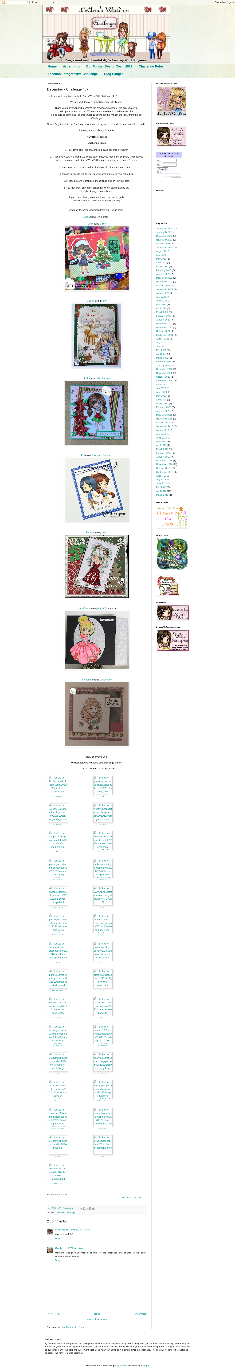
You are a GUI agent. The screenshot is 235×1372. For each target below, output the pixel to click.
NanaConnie (84, 608)
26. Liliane (102, 1128)
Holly (104, 300)
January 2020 (163, 411)
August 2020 (162, 384)
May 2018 (161, 487)
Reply (57, 1238)
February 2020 (163, 407)
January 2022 (163, 319)
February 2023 (163, 270)
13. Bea (57, 962)
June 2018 (161, 483)
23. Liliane (57, 1101)
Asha (87, 216)
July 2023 (161, 255)
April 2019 (161, 445)
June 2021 (161, 346)
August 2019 (162, 430)
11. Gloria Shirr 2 (57, 935)
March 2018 (162, 495)
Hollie (104, 532)
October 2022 (163, 285)
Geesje (90, 300)
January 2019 (163, 456)
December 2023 (164, 236)
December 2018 (164, 460)
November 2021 (164, 327)
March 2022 (162, 312)
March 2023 (162, 266)
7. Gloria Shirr (57, 879)
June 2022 (161, 300)
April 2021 (161, 354)
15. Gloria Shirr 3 (57, 990)
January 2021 (163, 365)
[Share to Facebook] (90, 1208)
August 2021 (162, 338)
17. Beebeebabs (57, 1018)
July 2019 (161, 434)
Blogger (145, 1365)
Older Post (140, 1314)
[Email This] (81, 1208)
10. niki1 (102, 907)
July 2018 (161, 479)
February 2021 (163, 361)
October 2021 (163, 331)
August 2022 (162, 293)
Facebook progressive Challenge (73, 74)
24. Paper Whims (102, 1101)
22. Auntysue (102, 1073)
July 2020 (161, 388)
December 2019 (164, 415)
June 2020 (161, 392)
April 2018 (161, 491)
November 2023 (164, 239)
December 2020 (164, 369)
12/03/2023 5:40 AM (79, 1229)
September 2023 (164, 247)
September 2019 (164, 426)
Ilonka (87, 378)
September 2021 (164, 335)
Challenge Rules (151, 66)
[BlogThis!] (84, 1208)
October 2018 (163, 468)
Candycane (106, 679)
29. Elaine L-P (57, 1184)
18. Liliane (102, 1018)
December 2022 (164, 278)
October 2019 (163, 422)
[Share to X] (87, 1208)
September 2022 (164, 289)
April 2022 (161, 308)
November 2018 (164, 464)
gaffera (123, 1365)
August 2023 (162, 251)
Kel (83, 455)
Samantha (87, 679)
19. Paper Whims (57, 1045)
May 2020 (161, 396)
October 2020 (163, 377)
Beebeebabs (61, 1229)
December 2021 (164, 323)
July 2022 (161, 297)
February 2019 (163, 453)
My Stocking (103, 378)
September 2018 (164, 472)
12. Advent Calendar (102, 935)
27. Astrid (57, 1156)
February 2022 (163, 316)
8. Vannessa (102, 879)
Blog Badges (113, 74)
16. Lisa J (102, 990)
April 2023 (161, 262)
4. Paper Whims (102, 824)
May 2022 (161, 304)
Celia (90, 223)
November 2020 (164, 373)
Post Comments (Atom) (73, 1327)
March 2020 (162, 403)
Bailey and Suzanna (101, 455)
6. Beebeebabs (102, 852)
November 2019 (164, 418)
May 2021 (161, 350)
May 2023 (161, 258)
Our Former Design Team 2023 (109, 66)
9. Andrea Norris (57, 907)
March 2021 (162, 357)
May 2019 (161, 441)
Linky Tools (126, 1197)
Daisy (103, 223)
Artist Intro (71, 66)
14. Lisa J (102, 962)
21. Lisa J (57, 1073)
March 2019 (162, 449)
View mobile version (97, 1319)
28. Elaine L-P (102, 1156)
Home (52, 66)
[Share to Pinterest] (93, 1208)
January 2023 (163, 274)
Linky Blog (137, 1197)
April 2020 (161, 399)
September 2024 (164, 228)
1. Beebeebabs (57, 796)
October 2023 (163, 243)
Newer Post (53, 1314)
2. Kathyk (102, 796)
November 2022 (164, 281)
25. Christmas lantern (57, 1128)
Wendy (58, 1248)
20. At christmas (102, 1045)
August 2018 (162, 475)
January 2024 (163, 232)
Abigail (100, 608)
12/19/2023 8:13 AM (73, 1248)
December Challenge (65, 1213)
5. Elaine (57, 852)
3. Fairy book (57, 824)
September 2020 (164, 380)
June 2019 (161, 437)
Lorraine (90, 532)
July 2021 (161, 342)
